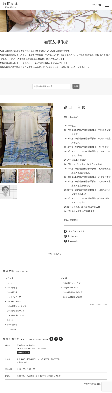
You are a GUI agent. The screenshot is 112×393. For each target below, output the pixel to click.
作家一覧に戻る (54, 254)
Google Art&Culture (70, 288)
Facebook (72, 241)
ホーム (9, 283)
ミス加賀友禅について (15, 315)
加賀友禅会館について (15, 311)
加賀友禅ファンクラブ (71, 283)
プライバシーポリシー (98, 304)
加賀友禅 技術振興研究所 (73, 292)
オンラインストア (76, 231)
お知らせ (10, 320)
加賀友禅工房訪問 (14, 302)
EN (99, 5)
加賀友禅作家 (12, 292)
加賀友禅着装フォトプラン (17, 306)
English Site (11, 329)
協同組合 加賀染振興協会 (73, 297)
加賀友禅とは (12, 288)
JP (93, 5)
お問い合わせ (12, 325)
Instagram (73, 236)
